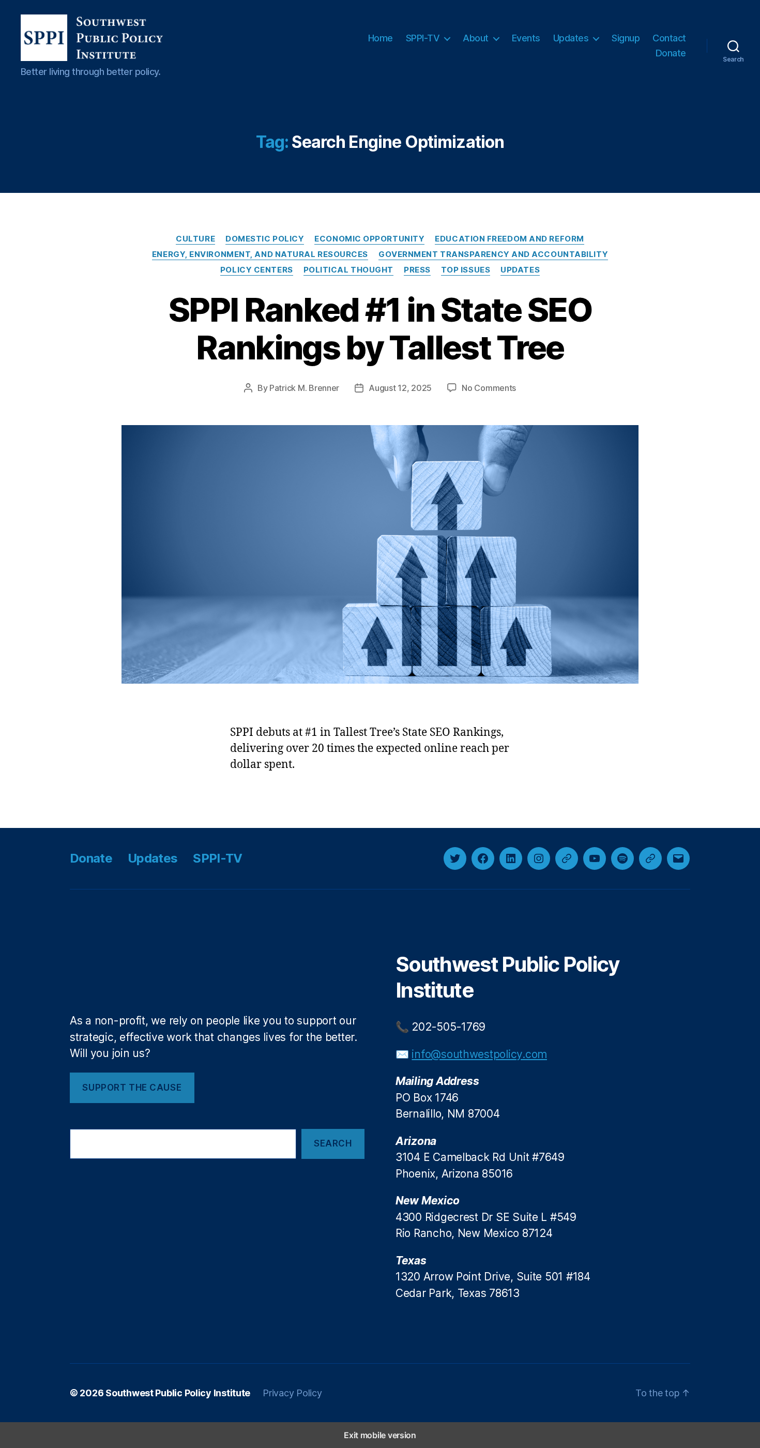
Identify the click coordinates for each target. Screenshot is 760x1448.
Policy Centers (256, 270)
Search (333, 1143)
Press (417, 270)
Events (526, 38)
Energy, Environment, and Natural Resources (260, 254)
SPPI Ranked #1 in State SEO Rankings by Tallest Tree (380, 328)
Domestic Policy (264, 239)
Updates (571, 38)
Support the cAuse (131, 1087)
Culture (195, 239)
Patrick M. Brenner (304, 388)
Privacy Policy (292, 1392)
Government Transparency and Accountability (493, 254)
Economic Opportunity (369, 239)
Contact (669, 38)
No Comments (489, 388)
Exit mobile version (380, 1435)
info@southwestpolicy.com (479, 1054)
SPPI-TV (423, 38)
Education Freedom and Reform (509, 239)
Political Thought (348, 270)
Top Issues (466, 270)
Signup (626, 38)
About (476, 38)
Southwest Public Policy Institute (177, 1392)
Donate (671, 53)
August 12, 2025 (400, 388)
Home (380, 38)
